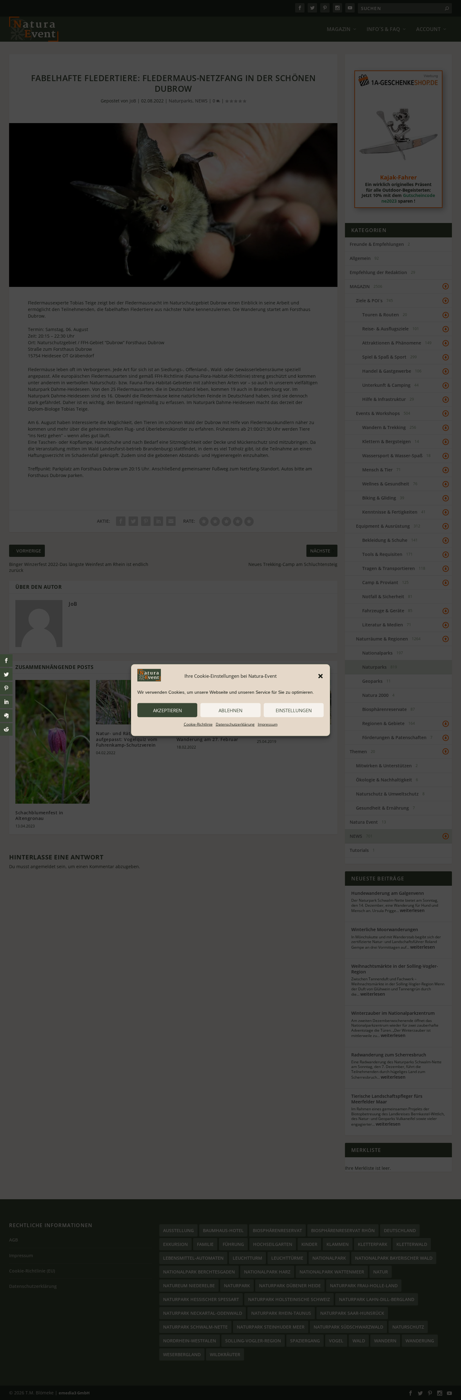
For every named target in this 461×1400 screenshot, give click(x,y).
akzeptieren (167, 710)
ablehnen (230, 710)
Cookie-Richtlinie (198, 724)
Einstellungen (294, 710)
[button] (320, 676)
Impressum (268, 724)
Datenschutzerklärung (235, 724)
